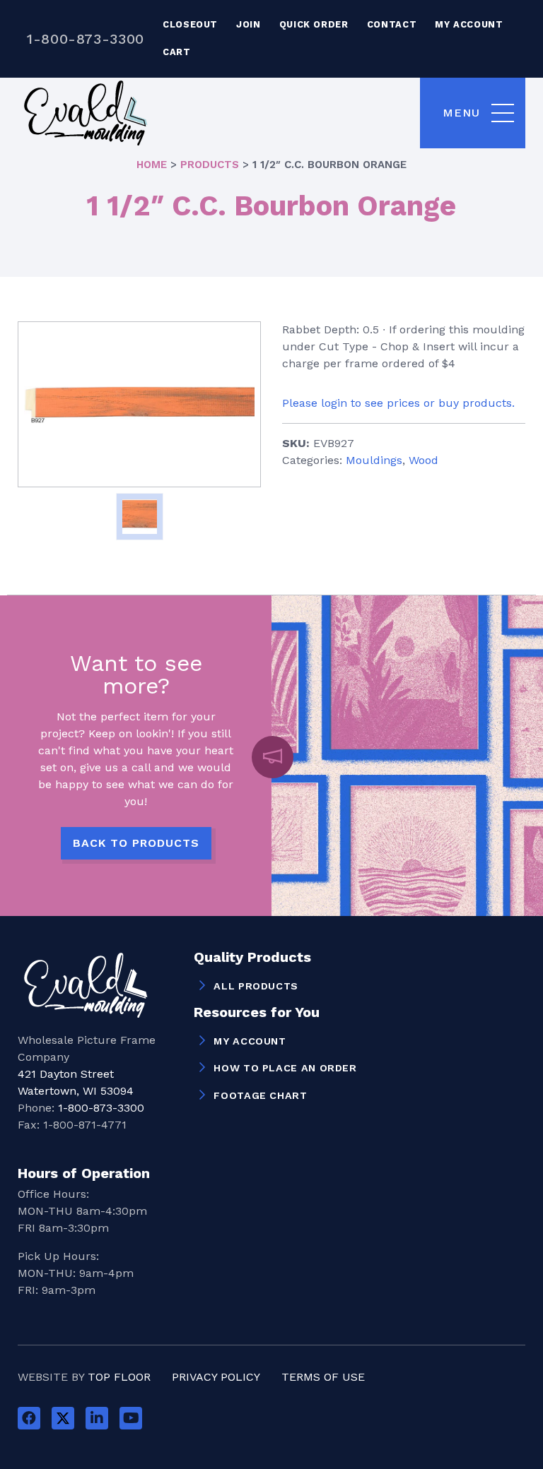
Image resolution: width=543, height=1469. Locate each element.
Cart (177, 52)
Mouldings (374, 460)
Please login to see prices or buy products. (398, 403)
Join (248, 24)
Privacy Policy (216, 1377)
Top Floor (119, 1377)
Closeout (190, 24)
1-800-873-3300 (85, 38)
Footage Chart (260, 1095)
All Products (256, 986)
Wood (423, 460)
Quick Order (314, 24)
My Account (469, 24)
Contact (391, 24)
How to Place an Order (285, 1068)
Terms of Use (323, 1377)
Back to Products (136, 843)
